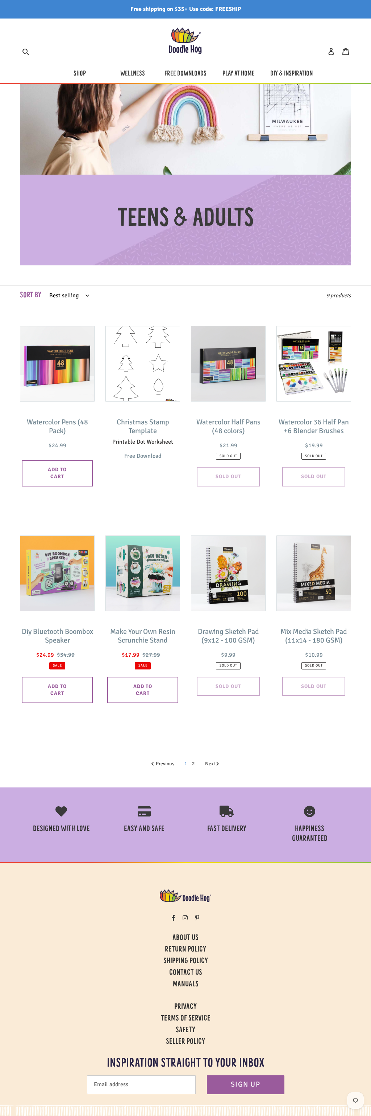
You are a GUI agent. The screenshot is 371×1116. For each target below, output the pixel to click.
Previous (165, 764)
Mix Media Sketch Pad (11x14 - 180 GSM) (313, 636)
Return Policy (185, 949)
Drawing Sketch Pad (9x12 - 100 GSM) (228, 636)
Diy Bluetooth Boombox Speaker (57, 636)
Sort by (30, 295)
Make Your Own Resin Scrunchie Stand (142, 636)
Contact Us (185, 973)
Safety (185, 1030)
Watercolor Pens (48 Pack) (57, 426)
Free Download (142, 456)
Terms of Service (185, 1018)
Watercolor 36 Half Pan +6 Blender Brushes (314, 426)
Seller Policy (185, 1042)
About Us (185, 938)
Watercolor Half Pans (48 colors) (228, 426)
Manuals (186, 984)
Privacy (185, 1007)
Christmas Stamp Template (143, 426)
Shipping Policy (185, 961)
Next (210, 764)
